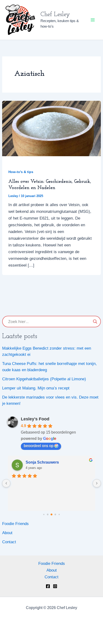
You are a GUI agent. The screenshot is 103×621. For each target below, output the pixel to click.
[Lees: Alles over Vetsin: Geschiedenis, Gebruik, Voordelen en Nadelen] (51, 128)
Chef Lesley (55, 14)
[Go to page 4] (59, 514)
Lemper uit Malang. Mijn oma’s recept (35, 388)
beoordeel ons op (38, 446)
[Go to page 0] (43, 514)
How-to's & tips (20, 172)
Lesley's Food (35, 419)
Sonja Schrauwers (42, 462)
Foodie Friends (15, 523)
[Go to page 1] (48, 514)
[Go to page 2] (51, 514)
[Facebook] (48, 586)
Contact (9, 542)
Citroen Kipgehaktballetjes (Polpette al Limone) (44, 379)
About (7, 533)
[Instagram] (55, 586)
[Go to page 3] (55, 514)
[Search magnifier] (95, 321)
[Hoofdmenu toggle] (92, 19)
